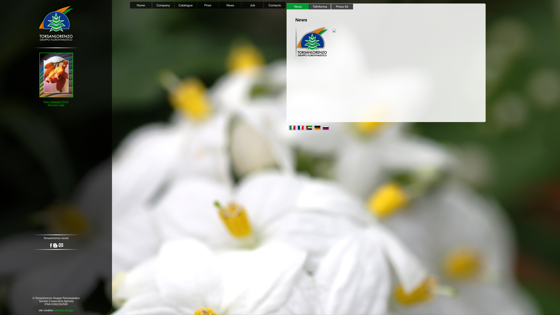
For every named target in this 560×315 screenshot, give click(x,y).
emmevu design (64, 310)
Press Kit (342, 6)
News (230, 5)
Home (141, 5)
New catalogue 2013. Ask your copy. (56, 104)
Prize (207, 5)
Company (163, 5)
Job (252, 5)
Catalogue (185, 5)
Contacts (275, 5)
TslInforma (320, 6)
